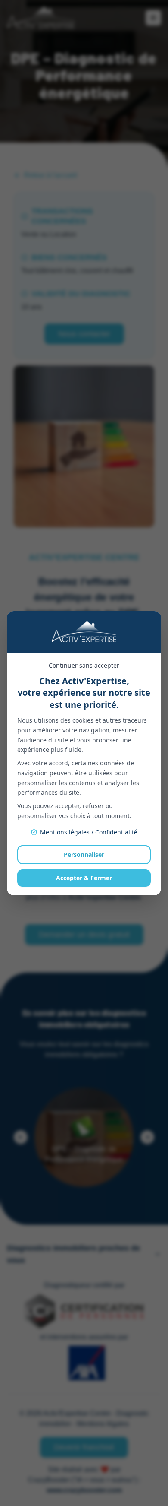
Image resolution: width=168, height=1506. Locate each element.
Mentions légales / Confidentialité (88, 832)
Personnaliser (84, 854)
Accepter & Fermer (84, 878)
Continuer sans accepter (84, 665)
